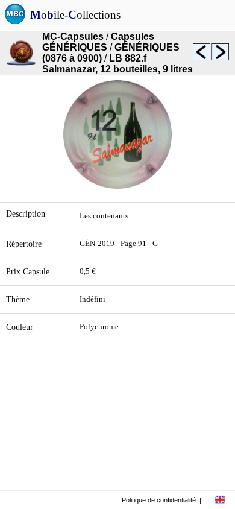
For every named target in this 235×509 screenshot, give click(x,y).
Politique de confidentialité (159, 500)
